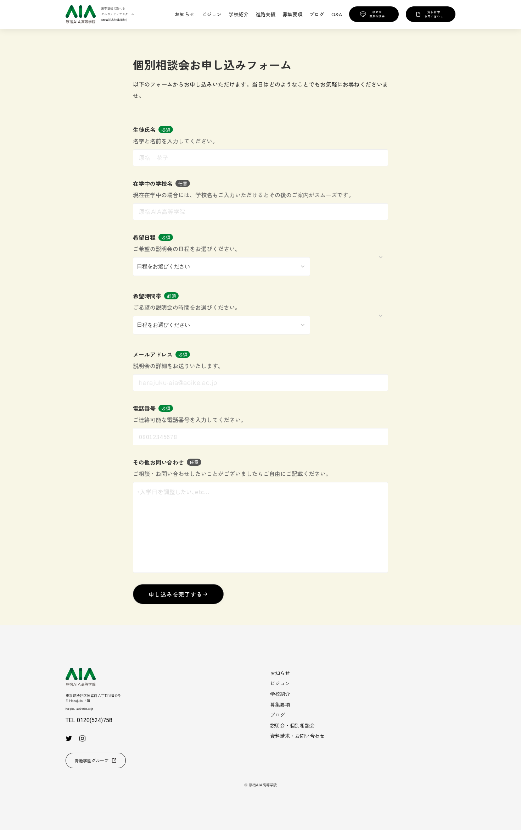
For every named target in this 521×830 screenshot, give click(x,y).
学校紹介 (280, 693)
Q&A (336, 14)
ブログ (277, 714)
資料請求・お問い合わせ (297, 735)
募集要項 (280, 704)
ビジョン (280, 683)
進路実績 (265, 14)
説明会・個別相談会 (292, 725)
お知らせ (280, 672)
